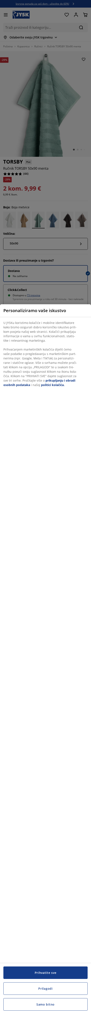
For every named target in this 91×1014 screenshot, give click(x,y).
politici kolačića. (53, 385)
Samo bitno (45, 1004)
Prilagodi (45, 989)
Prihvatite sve (46, 973)
